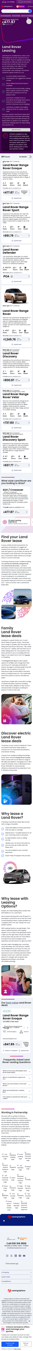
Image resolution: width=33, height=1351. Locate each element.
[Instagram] (7, 1256)
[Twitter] (11, 1256)
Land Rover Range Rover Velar (16, 395)
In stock (29, 156)
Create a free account (10, 1344)
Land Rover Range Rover (16, 312)
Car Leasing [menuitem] (10, 2)
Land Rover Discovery (11, 354)
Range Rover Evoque (23, 758)
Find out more (16, 130)
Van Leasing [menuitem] (27, 2)
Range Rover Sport (11, 661)
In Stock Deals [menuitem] (16, 16)
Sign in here (17, 1349)
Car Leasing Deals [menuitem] (6, 16)
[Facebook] (20, 1256)
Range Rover (23, 564)
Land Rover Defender (11, 251)
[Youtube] (24, 1256)
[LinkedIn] (15, 1256)
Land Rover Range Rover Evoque (16, 166)
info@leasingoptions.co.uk (16, 1248)
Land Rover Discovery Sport (14, 438)
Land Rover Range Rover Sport (16, 208)
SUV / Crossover (13, 490)
